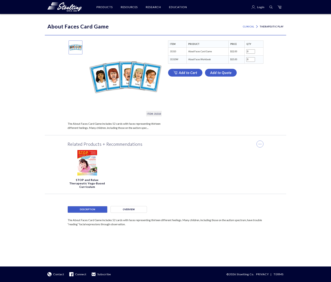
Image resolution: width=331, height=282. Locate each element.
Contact (58, 274)
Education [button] (178, 7)
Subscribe (104, 274)
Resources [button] (129, 7)
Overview (129, 209)
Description (87, 209)
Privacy (262, 274)
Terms (278, 274)
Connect (80, 274)
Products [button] (104, 7)
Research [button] (153, 7)
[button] (279, 7)
